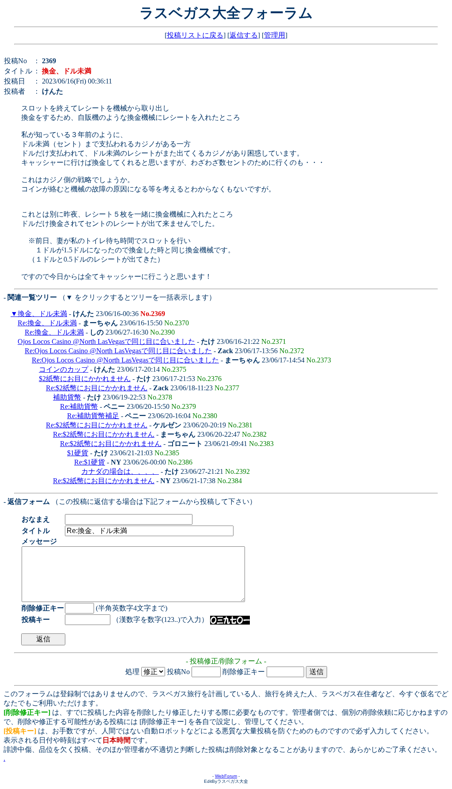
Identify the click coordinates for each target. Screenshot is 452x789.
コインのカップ (63, 369)
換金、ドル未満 (42, 313)
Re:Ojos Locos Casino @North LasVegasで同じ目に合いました (118, 350)
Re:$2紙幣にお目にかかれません (96, 388)
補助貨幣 (67, 397)
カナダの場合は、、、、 (120, 471)
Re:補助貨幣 (79, 406)
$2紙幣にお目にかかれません (85, 378)
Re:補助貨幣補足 (93, 415)
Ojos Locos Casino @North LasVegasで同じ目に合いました (106, 341)
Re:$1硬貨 (89, 462)
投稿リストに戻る (195, 35)
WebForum (226, 776)
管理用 (274, 35)
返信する (244, 35)
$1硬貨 (77, 453)
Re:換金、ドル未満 (47, 323)
